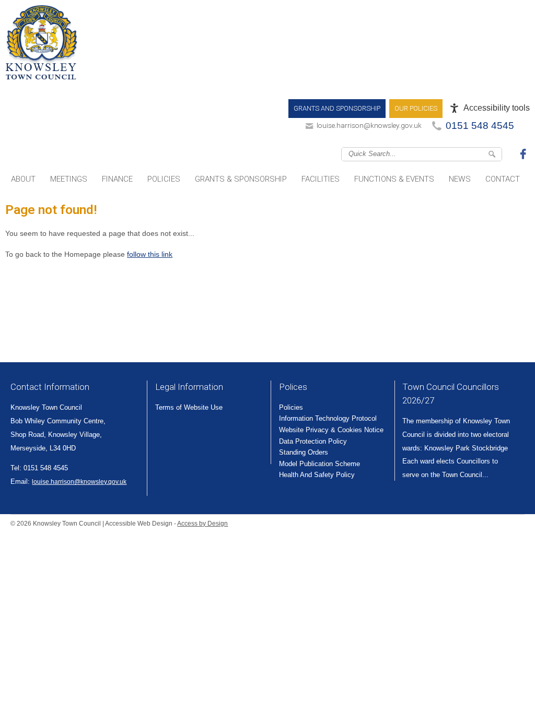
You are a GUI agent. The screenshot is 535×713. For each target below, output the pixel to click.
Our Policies (415, 108)
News (460, 179)
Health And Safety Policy (317, 475)
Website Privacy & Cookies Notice (331, 430)
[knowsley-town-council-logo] (41, 44)
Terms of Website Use (189, 407)
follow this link (149, 254)
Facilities (320, 179)
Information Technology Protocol (328, 418)
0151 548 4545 (480, 125)
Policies (163, 179)
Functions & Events (394, 179)
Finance (117, 179)
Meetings (68, 179)
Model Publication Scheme (319, 464)
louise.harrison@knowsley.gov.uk (369, 125)
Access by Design (202, 523)
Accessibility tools (496, 107)
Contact (502, 179)
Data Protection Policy (313, 441)
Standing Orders (303, 452)
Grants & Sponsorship (241, 179)
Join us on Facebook (524, 153)
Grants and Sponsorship (337, 108)
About (23, 179)
